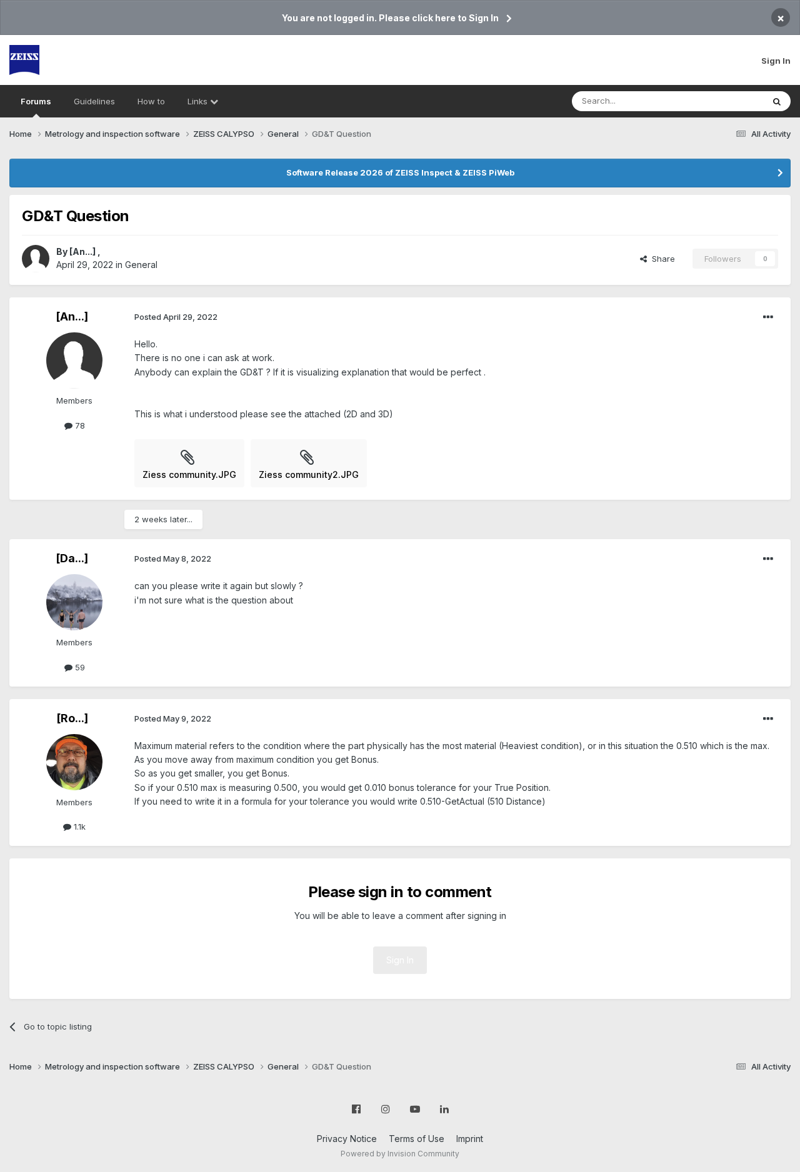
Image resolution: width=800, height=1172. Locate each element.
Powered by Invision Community (400, 1153)
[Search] (777, 101)
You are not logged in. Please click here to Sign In (390, 17)
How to (151, 101)
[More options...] (768, 317)
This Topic (726, 101)
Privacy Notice (347, 1138)
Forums (36, 101)
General (141, 264)
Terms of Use (416, 1138)
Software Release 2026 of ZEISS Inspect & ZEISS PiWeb (400, 172)
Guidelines (94, 101)
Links (199, 101)
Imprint (469, 1138)
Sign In (776, 61)
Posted (176, 317)
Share (661, 259)
